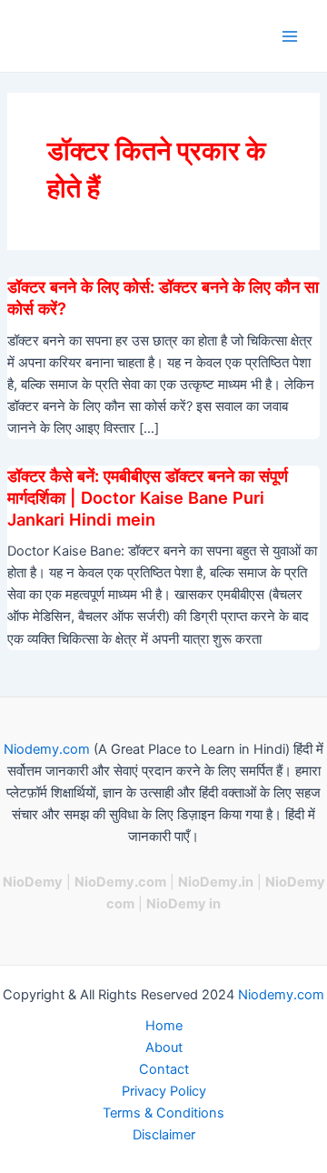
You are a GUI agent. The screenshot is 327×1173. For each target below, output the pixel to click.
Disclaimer (164, 1135)
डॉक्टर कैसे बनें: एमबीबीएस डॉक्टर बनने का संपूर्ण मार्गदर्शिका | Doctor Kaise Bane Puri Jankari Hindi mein (147, 497)
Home (164, 1026)
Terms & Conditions (163, 1113)
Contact (164, 1069)
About (164, 1047)
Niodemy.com (47, 749)
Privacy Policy (164, 1091)
